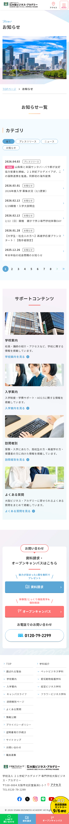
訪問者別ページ (15, 701)
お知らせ (11, 147)
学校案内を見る (15, 357)
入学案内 (12, 686)
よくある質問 (13, 709)
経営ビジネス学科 (51, 686)
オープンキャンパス (37, 611)
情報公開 (11, 717)
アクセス (53, 7)
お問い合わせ (13, 747)
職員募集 (11, 755)
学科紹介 (45, 663)
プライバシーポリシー (18, 724)
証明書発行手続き (16, 732)
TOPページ (9, 89)
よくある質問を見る (18, 511)
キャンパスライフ (17, 694)
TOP (9, 663)
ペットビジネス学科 (52, 671)
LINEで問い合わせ (9, 820)
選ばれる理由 (13, 671)
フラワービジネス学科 (53, 694)
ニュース (49, 141)
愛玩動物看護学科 (51, 679)
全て (8, 141)
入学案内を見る (15, 408)
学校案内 (12, 679)
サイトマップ (13, 739)
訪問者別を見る (15, 459)
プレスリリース (28, 141)
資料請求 (37, 587)
